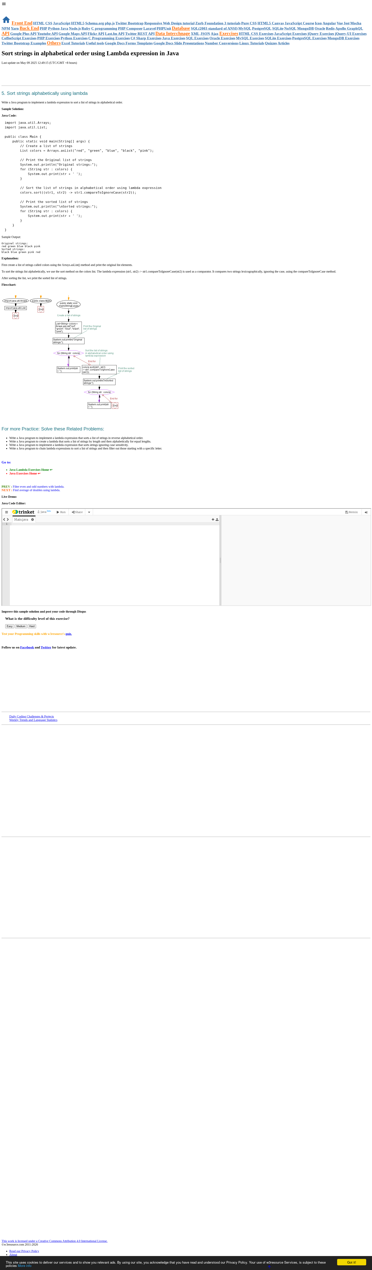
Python (54, 28)
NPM (6, 28)
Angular (329, 23)
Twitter (46, 647)
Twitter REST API (140, 34)
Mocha (355, 23)
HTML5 (77, 23)
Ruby (86, 28)
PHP (43, 28)
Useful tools (95, 43)
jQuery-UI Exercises (351, 34)
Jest (347, 23)
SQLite (277, 28)
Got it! (351, 1262)
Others (54, 42)
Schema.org (94, 23)
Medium (20, 626)
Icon (318, 23)
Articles (283, 43)
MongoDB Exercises (343, 38)
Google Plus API (23, 34)
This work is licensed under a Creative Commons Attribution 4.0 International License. (55, 1241)
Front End (22, 22)
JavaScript (61, 23)
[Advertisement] (47, 75)
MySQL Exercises (250, 38)
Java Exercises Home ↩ (24, 473)
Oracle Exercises (222, 38)
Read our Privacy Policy (24, 1251)
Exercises (228, 33)
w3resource (9, 8)
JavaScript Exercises (290, 34)
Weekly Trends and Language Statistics (33, 720)
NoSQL (290, 28)
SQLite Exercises (278, 38)
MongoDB (305, 28)
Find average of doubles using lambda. (36, 490)
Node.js (75, 28)
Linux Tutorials (251, 43)
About (13, 1254)
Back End (29, 28)
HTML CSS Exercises (256, 34)
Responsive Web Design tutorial (169, 23)
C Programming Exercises (109, 38)
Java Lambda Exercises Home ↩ (30, 469)
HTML (39, 23)
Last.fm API (114, 34)
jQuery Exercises (320, 34)
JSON (205, 34)
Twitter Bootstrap (129, 23)
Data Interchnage (172, 33)
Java (64, 28)
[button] (186, 4)
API (5, 33)
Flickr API (96, 34)
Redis (330, 28)
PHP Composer (130, 28)
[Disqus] (186, 887)
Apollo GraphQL (349, 28)
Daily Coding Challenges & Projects (31, 716)
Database (181, 28)
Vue (340, 23)
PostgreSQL (261, 28)
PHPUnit (164, 28)
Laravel (149, 28)
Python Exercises (74, 38)
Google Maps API (73, 34)
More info (24, 1265)
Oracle (320, 28)
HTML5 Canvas (270, 23)
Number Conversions (222, 43)
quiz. (68, 633)
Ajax (215, 34)
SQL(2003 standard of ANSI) (214, 28)
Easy (10, 626)
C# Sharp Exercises (146, 38)
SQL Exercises (197, 38)
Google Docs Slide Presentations (178, 43)
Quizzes (271, 43)
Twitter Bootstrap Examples (24, 43)
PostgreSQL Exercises (309, 38)
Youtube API (47, 34)
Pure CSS (249, 23)
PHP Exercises (48, 38)
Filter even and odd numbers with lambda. (38, 486)
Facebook (27, 647)
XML (195, 34)
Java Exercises (173, 38)
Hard (31, 626)
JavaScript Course (299, 23)
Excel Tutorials (73, 43)
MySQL (244, 28)
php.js (110, 23)
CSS (48, 23)
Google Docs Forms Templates (129, 43)
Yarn (15, 28)
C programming (104, 28)
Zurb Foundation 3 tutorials (217, 23)
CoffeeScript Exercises (19, 38)
